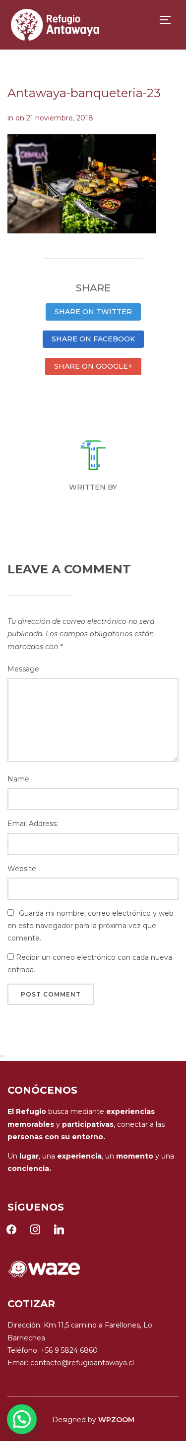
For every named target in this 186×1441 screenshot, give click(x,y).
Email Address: (32, 823)
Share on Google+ (93, 366)
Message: (24, 669)
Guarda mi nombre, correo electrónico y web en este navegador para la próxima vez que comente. (90, 925)
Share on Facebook (93, 338)
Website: (22, 868)
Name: (19, 779)
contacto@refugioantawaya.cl (82, 1362)
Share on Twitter (93, 311)
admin (93, 504)
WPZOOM (116, 1419)
